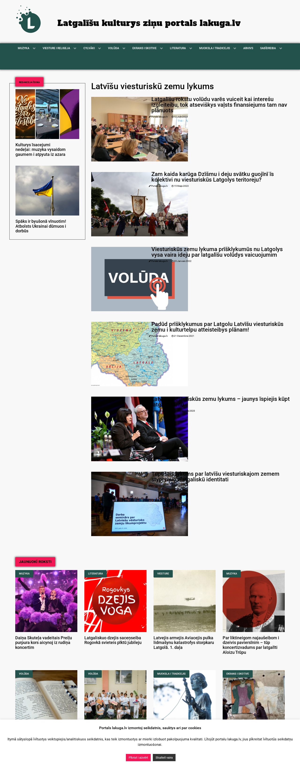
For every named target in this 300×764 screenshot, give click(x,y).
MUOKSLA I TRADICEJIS (171, 673)
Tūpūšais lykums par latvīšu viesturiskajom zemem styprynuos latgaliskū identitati (215, 477)
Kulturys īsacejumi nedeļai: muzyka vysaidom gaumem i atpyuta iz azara (40, 150)
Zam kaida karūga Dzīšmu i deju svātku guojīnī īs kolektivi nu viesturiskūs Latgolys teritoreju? (212, 177)
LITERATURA (95, 573)
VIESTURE (163, 573)
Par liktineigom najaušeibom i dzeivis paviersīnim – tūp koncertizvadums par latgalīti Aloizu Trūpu (251, 645)
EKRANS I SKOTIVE (237, 673)
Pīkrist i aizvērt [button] (138, 757)
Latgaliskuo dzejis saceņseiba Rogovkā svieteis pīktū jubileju (113, 640)
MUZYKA (24, 573)
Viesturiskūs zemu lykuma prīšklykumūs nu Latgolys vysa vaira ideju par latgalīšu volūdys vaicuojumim (217, 252)
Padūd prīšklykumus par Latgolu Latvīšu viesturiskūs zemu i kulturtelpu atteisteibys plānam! (217, 327)
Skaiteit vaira (164, 757)
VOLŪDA (24, 673)
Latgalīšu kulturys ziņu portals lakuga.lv (149, 23)
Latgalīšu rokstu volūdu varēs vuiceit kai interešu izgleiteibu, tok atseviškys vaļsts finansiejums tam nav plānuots (219, 105)
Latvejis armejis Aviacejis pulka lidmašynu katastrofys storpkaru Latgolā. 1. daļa (184, 643)
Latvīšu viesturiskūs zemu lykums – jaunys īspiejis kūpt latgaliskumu (220, 402)
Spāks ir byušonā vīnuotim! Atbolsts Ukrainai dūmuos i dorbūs (40, 226)
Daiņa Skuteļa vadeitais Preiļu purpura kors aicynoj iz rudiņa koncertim (43, 643)
